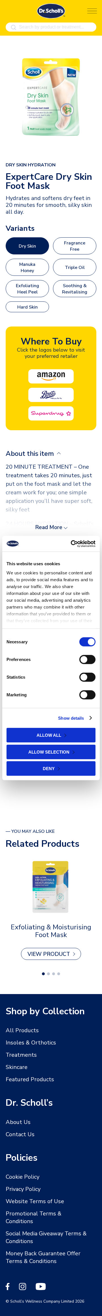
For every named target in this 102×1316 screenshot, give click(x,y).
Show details (71, 717)
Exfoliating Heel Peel (27, 289)
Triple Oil (75, 267)
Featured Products (30, 1079)
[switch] (87, 659)
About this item (31, 453)
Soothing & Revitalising (74, 289)
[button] (43, 973)
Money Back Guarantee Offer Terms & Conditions (43, 1257)
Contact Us (20, 1134)
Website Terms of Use (35, 1201)
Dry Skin (27, 246)
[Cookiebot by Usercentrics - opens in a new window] (71, 543)
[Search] (13, 27)
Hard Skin (27, 307)
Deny (49, 768)
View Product (48, 954)
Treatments (21, 1055)
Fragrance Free (74, 246)
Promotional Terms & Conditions (33, 1217)
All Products (22, 1030)
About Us (18, 1122)
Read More (48, 527)
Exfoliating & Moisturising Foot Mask (51, 931)
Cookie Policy (22, 1177)
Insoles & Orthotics (31, 1042)
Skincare (16, 1067)
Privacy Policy (23, 1189)
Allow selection (48, 751)
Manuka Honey (27, 267)
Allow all (49, 735)
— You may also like (30, 832)
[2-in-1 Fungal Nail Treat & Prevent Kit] (51, 886)
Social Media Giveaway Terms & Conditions (46, 1237)
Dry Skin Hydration (31, 165)
